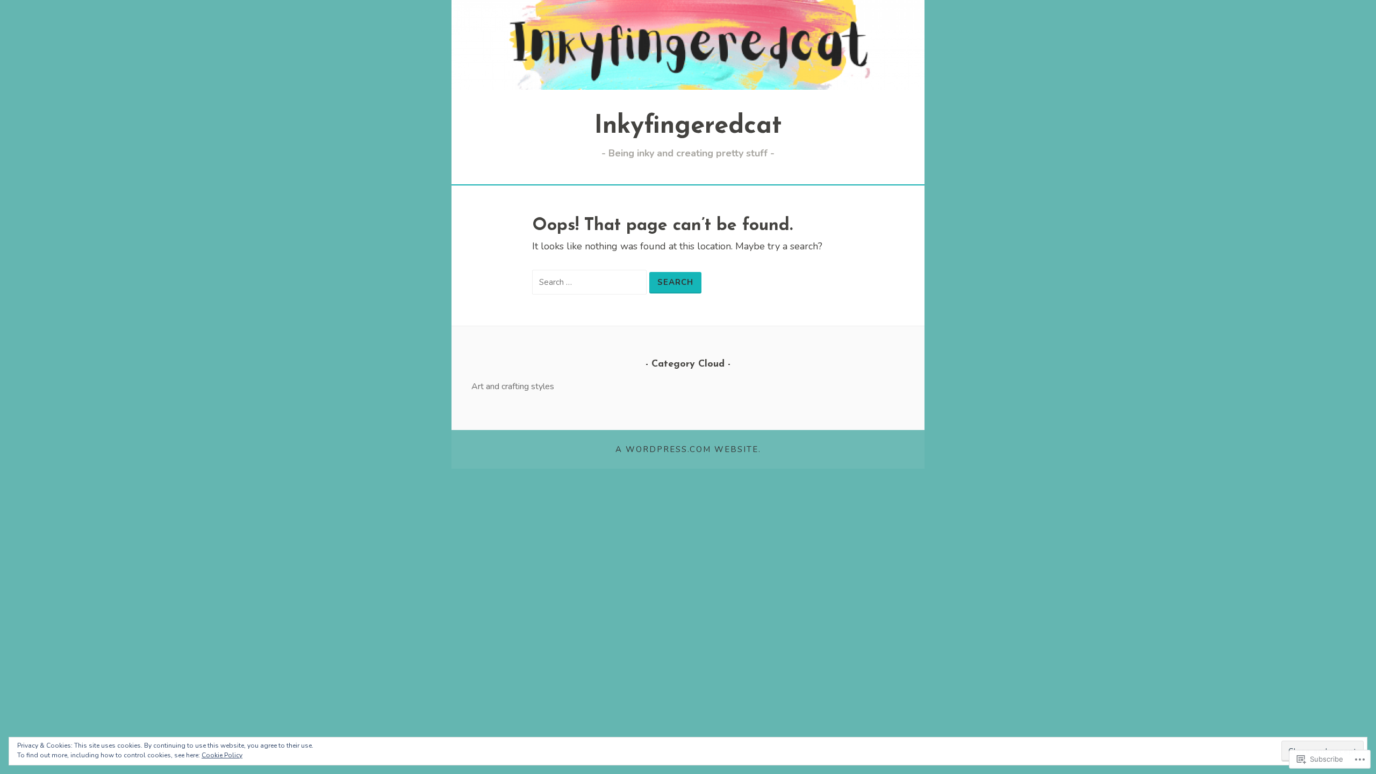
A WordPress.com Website (686, 449)
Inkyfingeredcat (688, 126)
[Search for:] (590, 281)
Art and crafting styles (512, 386)
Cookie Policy (222, 755)
